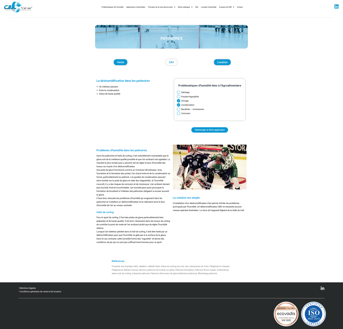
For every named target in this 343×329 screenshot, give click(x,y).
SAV (196, 7)
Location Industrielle (208, 7)
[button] (161, 7)
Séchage (184, 92)
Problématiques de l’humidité (113, 7)
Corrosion (185, 113)
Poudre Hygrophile (189, 96)
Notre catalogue (184, 7)
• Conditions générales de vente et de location (39, 291)
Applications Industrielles (135, 7)
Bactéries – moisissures (192, 109)
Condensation (187, 105)
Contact (240, 7)
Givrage (184, 100)
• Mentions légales (27, 288)
